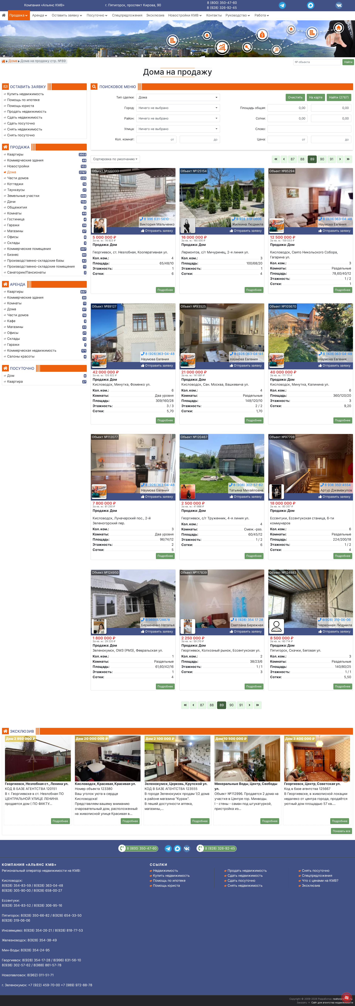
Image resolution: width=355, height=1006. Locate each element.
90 (322, 159)
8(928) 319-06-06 (336, 620)
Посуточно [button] (96, 15)
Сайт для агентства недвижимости (332, 1002)
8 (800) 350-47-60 (222, 3)
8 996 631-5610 (156, 219)
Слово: (260, 129)
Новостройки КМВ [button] (184, 15)
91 (331, 159)
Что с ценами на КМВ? (320, 880)
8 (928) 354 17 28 (248, 620)
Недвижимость (165, 870)
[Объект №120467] (222, 467)
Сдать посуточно (241, 880)
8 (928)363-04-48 (337, 219)
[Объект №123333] (133, 201)
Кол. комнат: (124, 139)
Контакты (214, 15)
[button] (178, 97)
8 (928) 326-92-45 (222, 8)
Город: (129, 108)
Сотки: (261, 118)
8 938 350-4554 (337, 485)
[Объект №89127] (133, 336)
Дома (13, 61)
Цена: (261, 139)
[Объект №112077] (133, 467)
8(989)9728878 (157, 620)
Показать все (341, 831)
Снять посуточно (315, 870)
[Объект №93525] (222, 336)
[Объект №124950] (133, 602)
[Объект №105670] (310, 336)
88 (302, 159)
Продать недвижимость (247, 870)
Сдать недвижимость (245, 875)
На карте (315, 97)
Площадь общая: (253, 108)
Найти (348, 62)
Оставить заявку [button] (66, 15)
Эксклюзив (155, 15)
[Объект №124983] (310, 602)
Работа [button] (261, 15)
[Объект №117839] (222, 602)
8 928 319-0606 (248, 219)
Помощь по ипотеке (169, 880)
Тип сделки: (125, 97)
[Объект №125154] (222, 201)
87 (293, 159)
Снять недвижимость (245, 885)
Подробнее (165, 290)
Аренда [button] (38, 15)
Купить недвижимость (171, 875)
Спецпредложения (127, 15)
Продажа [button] (17, 15)
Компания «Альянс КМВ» (44, 5)
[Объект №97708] (310, 467)
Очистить (295, 97)
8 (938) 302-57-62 (247, 485)
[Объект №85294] (310, 201)
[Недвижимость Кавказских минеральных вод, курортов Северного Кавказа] (3, 61)
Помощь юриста (166, 885)
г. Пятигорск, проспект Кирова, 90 (133, 5)
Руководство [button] (237, 15)
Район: (129, 118)
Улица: (129, 129)
